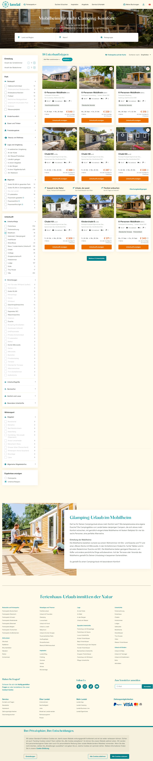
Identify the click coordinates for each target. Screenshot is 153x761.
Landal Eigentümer (82, 711)
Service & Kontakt (98, 4)
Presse (41, 718)
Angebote (85, 4)
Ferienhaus (118, 614)
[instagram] (85, 688)
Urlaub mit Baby (119, 651)
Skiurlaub (5, 641)
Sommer (42, 660)
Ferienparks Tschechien (9, 630)
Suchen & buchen (61, 4)
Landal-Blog (43, 654)
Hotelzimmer (119, 620)
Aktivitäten (118, 663)
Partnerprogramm (44, 714)
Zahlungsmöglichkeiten (9, 711)
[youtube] (97, 688)
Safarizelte (118, 626)
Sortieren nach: (134, 55)
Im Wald (79, 614)
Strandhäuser (119, 633)
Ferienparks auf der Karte (117, 55)
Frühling (42, 657)
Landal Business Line (82, 708)
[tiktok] (91, 688)
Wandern (5, 651)
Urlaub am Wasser (82, 620)
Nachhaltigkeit (43, 705)
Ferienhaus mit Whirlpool (85, 657)
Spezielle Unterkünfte (84, 625)
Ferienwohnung (119, 611)
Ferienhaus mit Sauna (83, 632)
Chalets (117, 617)
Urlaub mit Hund (45, 623)
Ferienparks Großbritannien (10, 633)
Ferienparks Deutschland (9, 611)
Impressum (5, 708)
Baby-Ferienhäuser (83, 641)
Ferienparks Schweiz (8, 617)
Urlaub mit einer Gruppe (47, 633)
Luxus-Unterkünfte (83, 635)
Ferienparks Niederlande (9, 620)
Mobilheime (118, 630)
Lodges (117, 623)
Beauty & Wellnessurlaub (47, 645)
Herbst (42, 663)
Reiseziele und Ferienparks (10, 607)
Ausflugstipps (44, 639)
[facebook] (78, 688)
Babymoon (43, 630)
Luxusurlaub (43, 620)
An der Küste (81, 611)
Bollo (116, 660)
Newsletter (5, 705)
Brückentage (44, 669)
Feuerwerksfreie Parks (46, 636)
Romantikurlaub (44, 642)
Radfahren (5, 644)
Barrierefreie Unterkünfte (85, 651)
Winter (42, 666)
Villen (116, 639)
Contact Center (7, 690)
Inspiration (74, 4)
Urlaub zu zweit (44, 626)
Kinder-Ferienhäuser (83, 638)
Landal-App (80, 702)
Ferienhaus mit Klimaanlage (85, 629)
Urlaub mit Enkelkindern (122, 657)
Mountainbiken (6, 648)
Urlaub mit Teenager (121, 654)
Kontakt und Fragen (8, 702)
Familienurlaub (44, 611)
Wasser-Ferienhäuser (121, 642)
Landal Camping (81, 705)
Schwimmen (6, 657)
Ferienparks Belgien (8, 626)
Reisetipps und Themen (47, 607)
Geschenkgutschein (8, 714)
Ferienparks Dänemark (9, 623)
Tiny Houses (118, 636)
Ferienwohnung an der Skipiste (86, 644)
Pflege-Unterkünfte (83, 660)
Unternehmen (43, 702)
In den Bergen (81, 617)
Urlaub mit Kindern (120, 647)
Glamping (43, 617)
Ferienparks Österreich (9, 614)
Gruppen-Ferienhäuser (84, 654)
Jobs (40, 708)
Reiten (4, 654)
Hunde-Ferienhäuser (83, 648)
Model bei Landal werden (47, 711)
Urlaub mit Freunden (46, 614)
